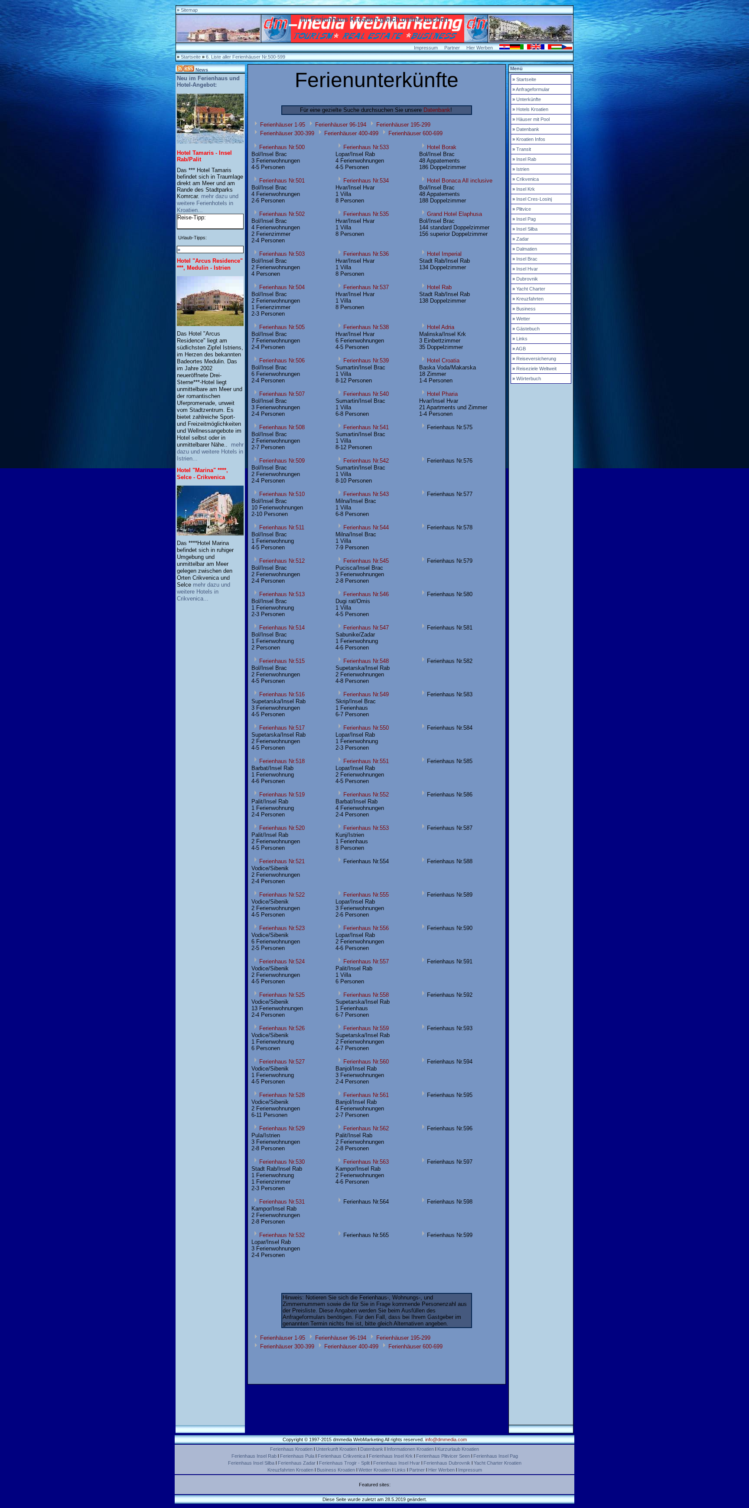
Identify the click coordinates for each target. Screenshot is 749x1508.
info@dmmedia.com (446, 1439)
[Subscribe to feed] (185, 69)
